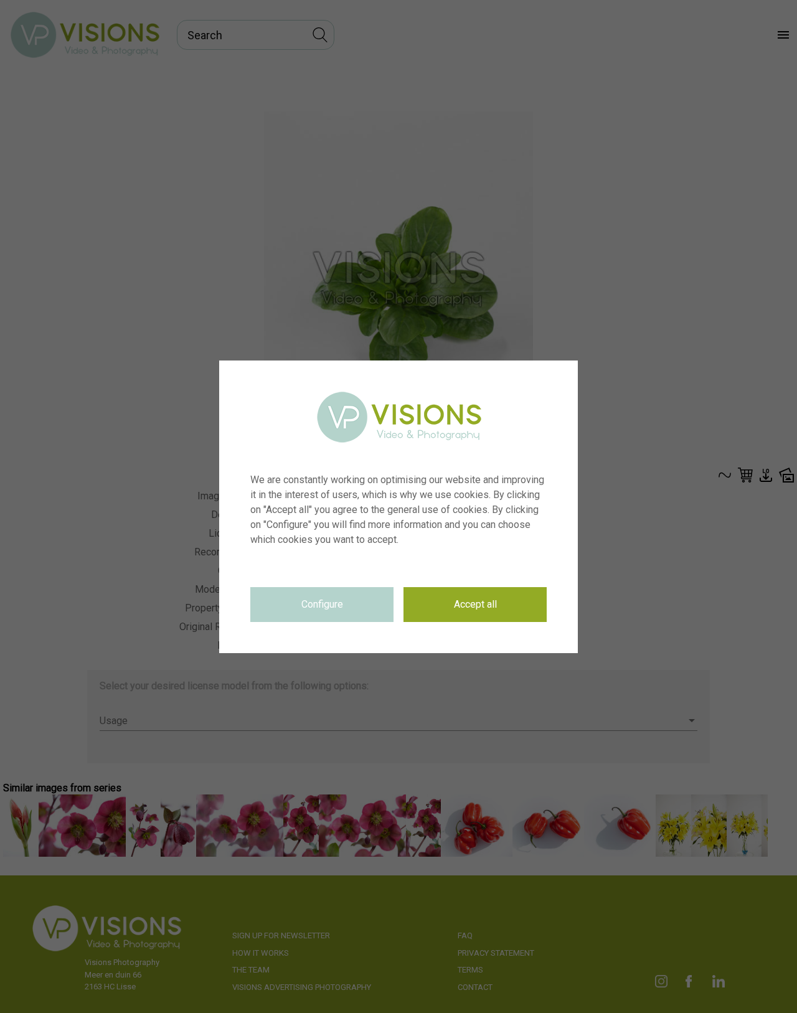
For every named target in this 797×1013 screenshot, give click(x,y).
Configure (322, 604)
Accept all (475, 604)
